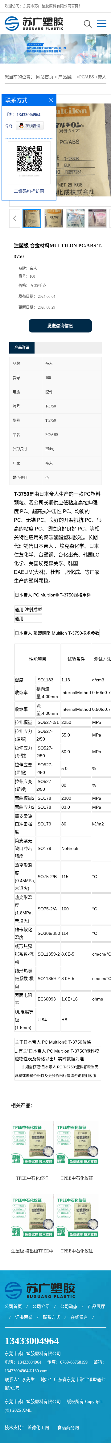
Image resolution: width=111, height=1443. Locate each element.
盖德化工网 (38, 1427)
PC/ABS (86, 77)
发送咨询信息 (60, 325)
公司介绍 (41, 1306)
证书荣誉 (23, 1317)
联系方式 (51, 1317)
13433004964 (32, 1340)
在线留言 (79, 1317)
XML (27, 1410)
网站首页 (44, 77)
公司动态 (68, 1306)
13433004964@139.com (26, 1371)
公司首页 (13, 1306)
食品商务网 (68, 1427)
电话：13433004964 (23, 1362)
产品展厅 (67, 77)
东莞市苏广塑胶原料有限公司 (33, 1401)
